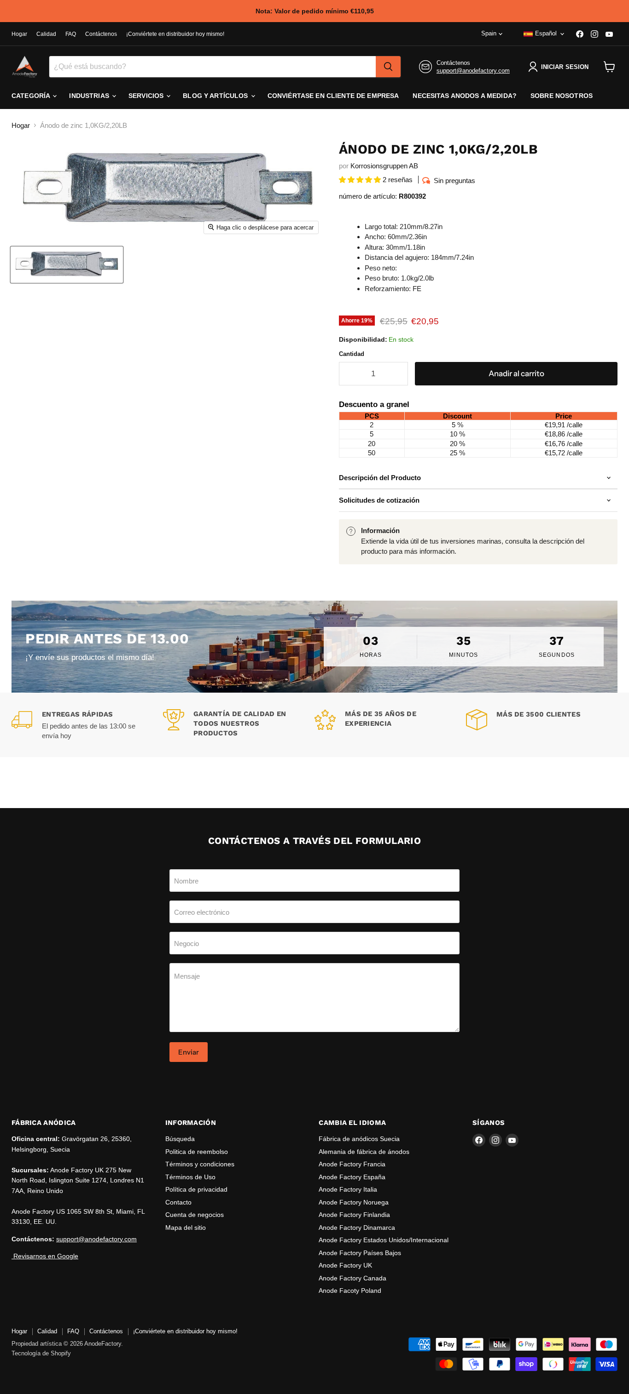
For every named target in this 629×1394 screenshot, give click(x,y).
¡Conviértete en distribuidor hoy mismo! (175, 34)
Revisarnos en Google (45, 1256)
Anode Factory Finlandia (354, 1214)
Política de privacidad (196, 1189)
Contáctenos (101, 34)
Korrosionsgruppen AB (384, 166)
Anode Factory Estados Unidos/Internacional (383, 1240)
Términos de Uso (190, 1177)
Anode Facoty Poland (350, 1290)
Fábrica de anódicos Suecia (359, 1138)
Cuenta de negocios (194, 1214)
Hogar (19, 34)
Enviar (188, 1052)
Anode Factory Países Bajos (360, 1252)
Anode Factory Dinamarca (357, 1227)
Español (546, 33)
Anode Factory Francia (352, 1164)
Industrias (90, 95)
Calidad (46, 34)
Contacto (178, 1202)
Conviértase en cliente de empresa (333, 95)
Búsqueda (180, 1138)
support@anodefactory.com (473, 70)
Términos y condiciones (199, 1164)
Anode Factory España (352, 1177)
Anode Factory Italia (348, 1189)
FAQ (70, 34)
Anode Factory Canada (352, 1278)
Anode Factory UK (345, 1265)
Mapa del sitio (185, 1227)
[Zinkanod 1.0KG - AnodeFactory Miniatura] (67, 265)
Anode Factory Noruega (354, 1202)
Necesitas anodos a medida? (465, 95)
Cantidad (351, 353)
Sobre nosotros (561, 95)
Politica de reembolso (196, 1151)
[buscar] (388, 66)
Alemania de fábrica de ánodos (364, 1151)
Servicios (146, 95)
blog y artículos (216, 95)
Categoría (32, 95)
